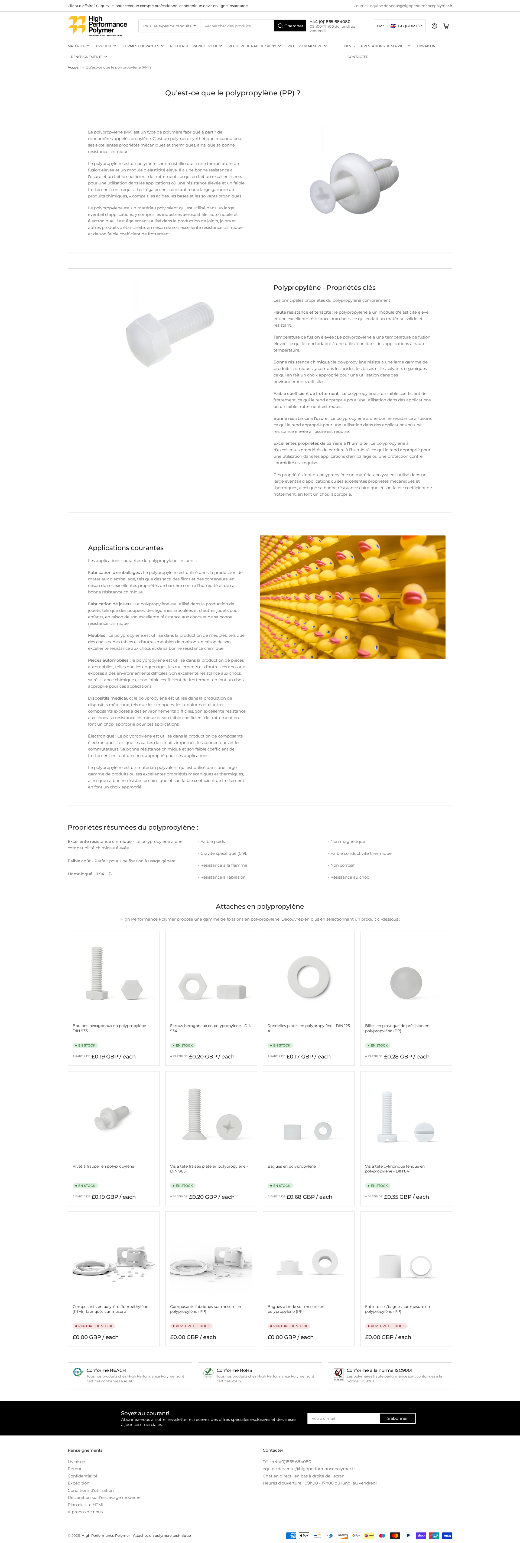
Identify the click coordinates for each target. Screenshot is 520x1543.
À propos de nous (85, 1511)
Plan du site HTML (86, 1504)
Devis (349, 46)
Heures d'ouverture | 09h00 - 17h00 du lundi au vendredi (320, 1483)
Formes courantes (141, 46)
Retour (75, 1468)
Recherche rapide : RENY (252, 46)
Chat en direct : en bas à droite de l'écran (303, 1476)
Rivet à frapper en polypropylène (103, 1166)
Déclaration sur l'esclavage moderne (104, 1497)
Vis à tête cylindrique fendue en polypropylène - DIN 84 (395, 1169)
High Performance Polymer (106, 1535)
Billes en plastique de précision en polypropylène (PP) (397, 1028)
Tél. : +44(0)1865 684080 (287, 1461)
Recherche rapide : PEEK (193, 46)
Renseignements (86, 57)
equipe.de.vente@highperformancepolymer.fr (309, 1468)
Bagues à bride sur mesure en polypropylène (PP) (296, 1309)
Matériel (76, 46)
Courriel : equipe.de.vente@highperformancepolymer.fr (403, 6)
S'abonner (397, 1418)
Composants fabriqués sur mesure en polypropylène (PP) (205, 1309)
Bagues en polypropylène (292, 1166)
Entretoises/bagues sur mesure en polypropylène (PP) (397, 1309)
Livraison (426, 46)
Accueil (74, 67)
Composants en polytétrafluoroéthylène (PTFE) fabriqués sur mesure (110, 1309)
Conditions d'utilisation (91, 1490)
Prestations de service (383, 46)
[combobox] (253, 26)
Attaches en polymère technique (162, 1535)
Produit (104, 46)
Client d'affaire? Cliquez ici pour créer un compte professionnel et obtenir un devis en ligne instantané (158, 6)
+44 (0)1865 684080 (330, 21)
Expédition (78, 1483)
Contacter (358, 57)
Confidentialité (83, 1476)
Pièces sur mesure (304, 46)
